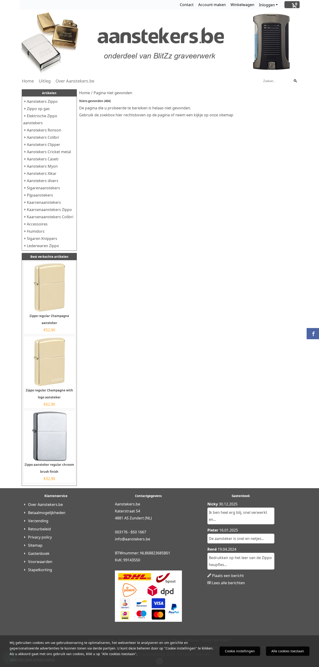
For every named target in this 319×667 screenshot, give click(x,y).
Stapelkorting (40, 569)
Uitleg (45, 81)
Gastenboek (39, 553)
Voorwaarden (40, 561)
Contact (187, 4)
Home (28, 81)
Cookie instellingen (240, 651)
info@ (120, 539)
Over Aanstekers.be (75, 81)
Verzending (38, 520)
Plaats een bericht (228, 575)
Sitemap (35, 545)
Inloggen (267, 4)
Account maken (212, 4)
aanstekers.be (137, 539)
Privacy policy (40, 537)
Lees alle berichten (228, 582)
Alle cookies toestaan (287, 651)
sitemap (226, 115)
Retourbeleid (39, 529)
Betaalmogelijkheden (46, 512)
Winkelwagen (242, 4)
